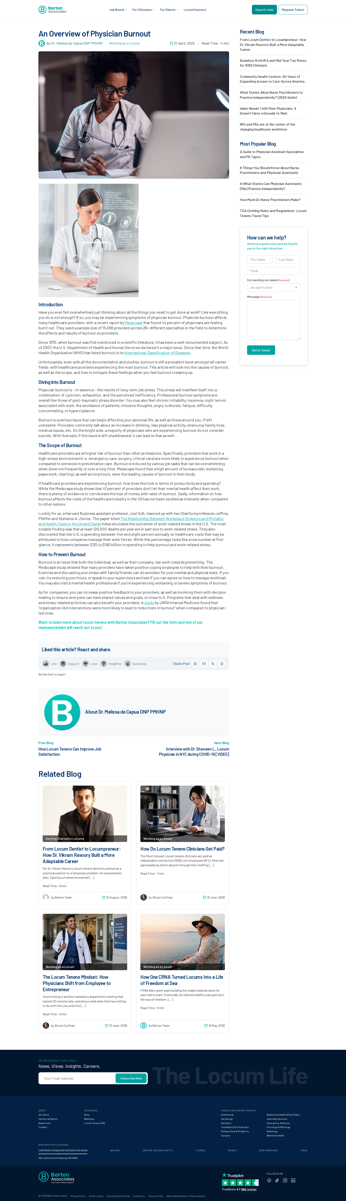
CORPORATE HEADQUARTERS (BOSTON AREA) (62, 1150)
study (149, 602)
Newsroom (44, 1123)
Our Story (43, 1114)
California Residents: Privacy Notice (185, 1196)
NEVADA (232, 1150)
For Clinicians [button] (142, 9)
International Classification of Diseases (157, 352)
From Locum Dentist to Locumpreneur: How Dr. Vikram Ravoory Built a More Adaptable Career (273, 44)
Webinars (89, 1118)
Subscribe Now (131, 1078)
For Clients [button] (167, 9)
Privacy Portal (155, 1196)
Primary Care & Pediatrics (235, 1131)
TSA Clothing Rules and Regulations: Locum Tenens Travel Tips (273, 213)
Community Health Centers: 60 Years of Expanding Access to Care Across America (272, 78)
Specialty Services (277, 1118)
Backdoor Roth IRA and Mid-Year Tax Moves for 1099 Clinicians (273, 62)
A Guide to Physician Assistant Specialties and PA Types (272, 154)
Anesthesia (227, 1114)
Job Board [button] (116, 9)
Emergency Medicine (278, 1123)
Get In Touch (261, 350)
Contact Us (139, 1196)
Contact (42, 1127)
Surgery (225, 1135)
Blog (86, 1114)
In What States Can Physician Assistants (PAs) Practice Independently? (271, 186)
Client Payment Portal (118, 1196)
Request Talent (293, 9)
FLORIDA (200, 1150)
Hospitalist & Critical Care (235, 1127)
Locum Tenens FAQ (94, 1123)
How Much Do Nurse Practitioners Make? (270, 199)
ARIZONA (115, 1150)
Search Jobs (264, 9)
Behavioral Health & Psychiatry (283, 1114)
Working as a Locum (124, 43)
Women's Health (275, 1135)
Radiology (272, 1131)
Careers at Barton (48, 1118)
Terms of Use (96, 1196)
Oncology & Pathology (278, 1127)
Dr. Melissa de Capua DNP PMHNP (77, 43)
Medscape (133, 322)
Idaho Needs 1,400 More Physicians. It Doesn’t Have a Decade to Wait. (268, 110)
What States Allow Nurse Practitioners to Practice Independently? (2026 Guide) (271, 94)
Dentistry (226, 1123)
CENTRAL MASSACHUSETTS (157, 1150)
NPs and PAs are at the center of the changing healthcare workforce (267, 126)
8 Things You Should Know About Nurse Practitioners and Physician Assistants (269, 170)
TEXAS (304, 1150)
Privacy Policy (77, 1196)
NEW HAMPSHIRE (268, 1150)
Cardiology (227, 1118)
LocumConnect (195, 9)
